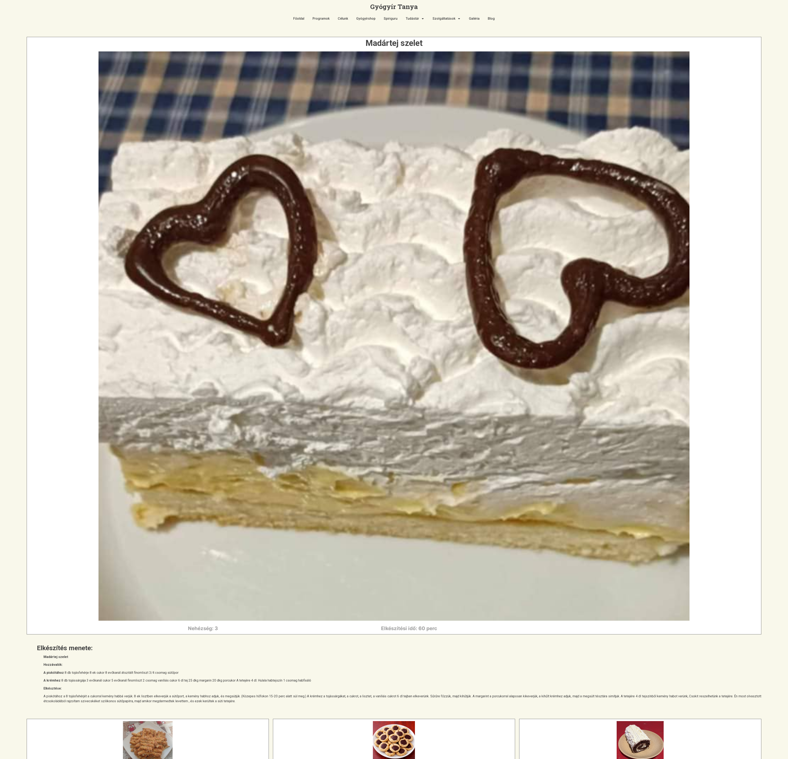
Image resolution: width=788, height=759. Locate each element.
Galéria (474, 18)
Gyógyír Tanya (394, 6)
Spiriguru (390, 18)
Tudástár (412, 18)
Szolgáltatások (444, 18)
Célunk (343, 18)
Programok (321, 18)
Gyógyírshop (366, 18)
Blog (491, 18)
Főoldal (298, 18)
